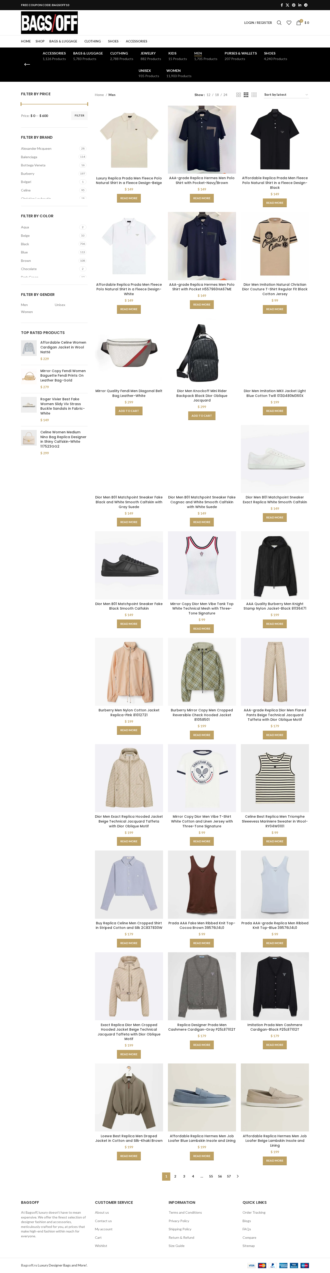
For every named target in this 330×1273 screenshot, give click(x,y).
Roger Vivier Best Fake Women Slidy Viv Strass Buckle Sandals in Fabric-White (62, 406)
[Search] (279, 22)
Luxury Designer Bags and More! (62, 1265)
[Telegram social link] (306, 5)
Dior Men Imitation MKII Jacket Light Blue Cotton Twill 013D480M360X (275, 393)
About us (102, 1212)
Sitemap (249, 1246)
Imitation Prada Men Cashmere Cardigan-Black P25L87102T (274, 1027)
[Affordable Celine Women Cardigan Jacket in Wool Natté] (29, 350)
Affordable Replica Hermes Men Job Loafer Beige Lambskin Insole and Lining (275, 1141)
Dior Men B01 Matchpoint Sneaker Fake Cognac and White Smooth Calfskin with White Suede (202, 502)
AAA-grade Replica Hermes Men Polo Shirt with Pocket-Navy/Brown (202, 180)
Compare (249, 1237)
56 (220, 1176)
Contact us (103, 1221)
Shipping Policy (180, 1229)
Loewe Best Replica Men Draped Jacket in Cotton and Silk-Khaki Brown (129, 1138)
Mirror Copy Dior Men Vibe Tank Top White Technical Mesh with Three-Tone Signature (202, 608)
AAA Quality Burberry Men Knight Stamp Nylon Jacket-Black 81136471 (275, 606)
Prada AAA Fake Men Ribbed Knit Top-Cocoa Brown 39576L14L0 (201, 925)
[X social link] (287, 5)
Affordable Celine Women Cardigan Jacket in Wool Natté (63, 347)
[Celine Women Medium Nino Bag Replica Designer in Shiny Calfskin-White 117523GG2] (29, 443)
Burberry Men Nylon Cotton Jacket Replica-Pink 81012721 (129, 712)
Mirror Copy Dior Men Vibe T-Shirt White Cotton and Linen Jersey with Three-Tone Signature (202, 821)
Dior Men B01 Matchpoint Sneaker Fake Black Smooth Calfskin (129, 606)
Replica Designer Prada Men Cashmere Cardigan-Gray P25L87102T (202, 1027)
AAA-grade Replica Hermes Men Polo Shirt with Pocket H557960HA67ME (202, 287)
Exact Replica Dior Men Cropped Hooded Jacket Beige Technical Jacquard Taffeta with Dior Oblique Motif (129, 1032)
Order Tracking (254, 1212)
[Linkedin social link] (300, 5)
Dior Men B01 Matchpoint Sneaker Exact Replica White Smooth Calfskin (275, 499)
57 (229, 1176)
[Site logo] (49, 22)
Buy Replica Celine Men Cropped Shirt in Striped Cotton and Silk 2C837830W (129, 925)
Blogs (247, 1221)
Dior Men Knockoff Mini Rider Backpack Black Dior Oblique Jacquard (201, 395)
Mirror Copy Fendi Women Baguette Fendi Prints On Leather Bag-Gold (63, 376)
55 (211, 1176)
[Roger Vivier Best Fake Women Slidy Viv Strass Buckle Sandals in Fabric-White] (29, 409)
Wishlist (101, 1246)
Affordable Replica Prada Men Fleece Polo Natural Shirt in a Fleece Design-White (129, 289)
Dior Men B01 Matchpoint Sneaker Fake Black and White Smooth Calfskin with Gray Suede (129, 502)
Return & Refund (181, 1237)
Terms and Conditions (185, 1212)
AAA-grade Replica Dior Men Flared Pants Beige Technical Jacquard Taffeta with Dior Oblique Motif (275, 715)
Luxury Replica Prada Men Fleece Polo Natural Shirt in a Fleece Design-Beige (129, 180)
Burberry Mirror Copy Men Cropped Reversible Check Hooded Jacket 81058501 (202, 715)
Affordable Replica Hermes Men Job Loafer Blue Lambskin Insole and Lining (202, 1138)
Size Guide (177, 1246)
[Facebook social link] (281, 5)
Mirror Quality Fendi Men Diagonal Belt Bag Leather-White (128, 393)
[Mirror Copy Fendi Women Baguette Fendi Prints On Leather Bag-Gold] (29, 379)
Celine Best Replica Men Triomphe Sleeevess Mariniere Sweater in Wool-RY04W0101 (275, 821)
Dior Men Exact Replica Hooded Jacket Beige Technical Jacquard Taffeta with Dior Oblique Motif (129, 821)
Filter (79, 115)
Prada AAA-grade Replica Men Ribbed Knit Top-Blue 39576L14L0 (274, 925)
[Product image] (129, 140)
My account (104, 1229)
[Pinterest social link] (294, 5)
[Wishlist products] (289, 22)
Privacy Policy (179, 1221)
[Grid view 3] (246, 95)
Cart (98, 1237)
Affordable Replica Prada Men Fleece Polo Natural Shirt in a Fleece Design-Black (275, 183)
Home (100, 95)
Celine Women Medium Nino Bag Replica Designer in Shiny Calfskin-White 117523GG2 (63, 439)
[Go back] (27, 64)
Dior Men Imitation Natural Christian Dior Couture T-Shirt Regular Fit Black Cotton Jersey (275, 289)
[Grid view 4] (254, 95)
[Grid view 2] (238, 95)
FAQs (247, 1229)
